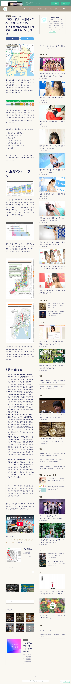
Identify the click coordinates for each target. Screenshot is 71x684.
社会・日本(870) (9, 567)
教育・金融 (58, 9)
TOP (24, 9)
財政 (46, 9)
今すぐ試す (55, 3)
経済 (51, 9)
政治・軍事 (40, 9)
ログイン (65, 3)
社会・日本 (8, 16)
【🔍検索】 (31, 9)
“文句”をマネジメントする (47, 630)
